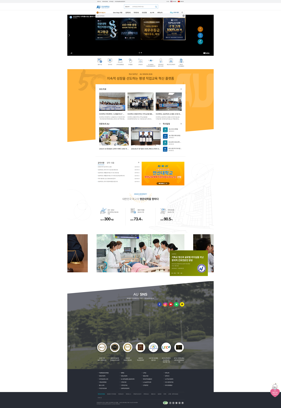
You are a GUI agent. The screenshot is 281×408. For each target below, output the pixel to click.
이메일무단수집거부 (137, 394)
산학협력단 (145, 385)
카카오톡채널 (182, 304)
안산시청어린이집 (169, 382)
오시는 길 (99, 397)
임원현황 (159, 394)
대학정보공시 (146, 394)
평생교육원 (145, 376)
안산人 (200, 30)
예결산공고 (153, 394)
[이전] (173, 273)
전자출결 (130, 64)
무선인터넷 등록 (103, 388)
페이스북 (159, 304)
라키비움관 (111, 1)
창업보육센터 (102, 376)
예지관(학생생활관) (181, 65)
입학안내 (127, 12)
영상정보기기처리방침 (111, 394)
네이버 (176, 304)
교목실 (144, 373)
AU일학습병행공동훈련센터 (120, 1)
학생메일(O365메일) (104, 373)
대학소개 (159, 12)
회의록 (164, 394)
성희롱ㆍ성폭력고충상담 (173, 394)
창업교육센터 (124, 376)
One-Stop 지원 (117, 12)
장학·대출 (110, 162)
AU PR (152, 12)
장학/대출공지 (102, 12)
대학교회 (167, 373)
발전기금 (99, 1)
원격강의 (140, 64)
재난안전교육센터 (171, 64)
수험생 (200, 42)
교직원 (200, 36)
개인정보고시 (128, 394)
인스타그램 (165, 304)
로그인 (168, 1)
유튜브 (171, 304)
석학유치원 (123, 382)
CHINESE (182, 1)
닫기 (184, 16)
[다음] (181, 273)
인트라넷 (110, 64)
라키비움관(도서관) (103, 379)
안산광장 (144, 12)
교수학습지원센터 (169, 379)
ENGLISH (174, 1)
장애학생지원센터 (125, 388)
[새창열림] (170, 403)
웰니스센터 (101, 385)
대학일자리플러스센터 (160, 65)
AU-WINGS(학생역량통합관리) (150, 65)
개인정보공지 (121, 394)
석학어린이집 (124, 385)
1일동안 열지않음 (100, 16)
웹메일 (122, 373)
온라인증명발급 (120, 64)
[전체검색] (156, 7)
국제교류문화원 (105, 1)
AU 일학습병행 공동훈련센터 (127, 379)
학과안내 (136, 12)
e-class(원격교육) (147, 382)
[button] (139, 52)
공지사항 (101, 162)
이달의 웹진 (176, 12)
